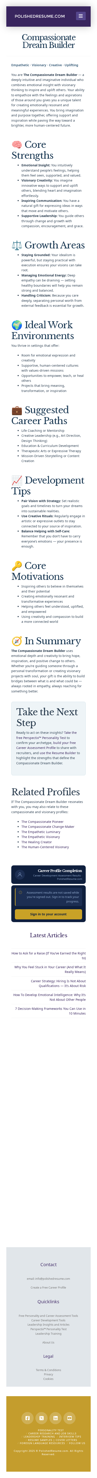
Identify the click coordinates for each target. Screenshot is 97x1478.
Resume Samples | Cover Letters (52, 1440)
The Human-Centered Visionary (45, 847)
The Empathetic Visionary (40, 837)
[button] (81, 16)
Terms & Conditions (48, 1370)
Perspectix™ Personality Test (48, 1329)
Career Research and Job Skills (52, 1433)
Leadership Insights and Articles (48, 1325)
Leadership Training (48, 1334)
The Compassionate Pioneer (42, 821)
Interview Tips (70, 1436)
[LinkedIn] (55, 1418)
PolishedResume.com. (54, 1450)
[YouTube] (69, 1418)
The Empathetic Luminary (40, 832)
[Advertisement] (48, 1076)
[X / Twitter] (41, 1418)
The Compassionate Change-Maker (47, 826)
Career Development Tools (48, 1320)
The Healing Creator (36, 842)
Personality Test (51, 1430)
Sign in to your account (48, 914)
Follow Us (77, 1443)
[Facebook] (27, 1418)
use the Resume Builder (58, 753)
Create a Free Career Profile (48, 1287)
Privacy (48, 1374)
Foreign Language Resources (42, 1443)
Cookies (48, 1379)
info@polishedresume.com (52, 1279)
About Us (48, 1342)
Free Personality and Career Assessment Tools (48, 1316)
